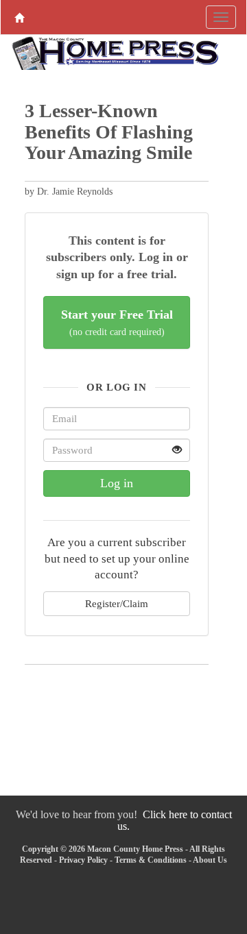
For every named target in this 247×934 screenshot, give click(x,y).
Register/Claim (116, 603)
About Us (210, 860)
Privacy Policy (83, 860)
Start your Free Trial (117, 322)
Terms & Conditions (151, 860)
